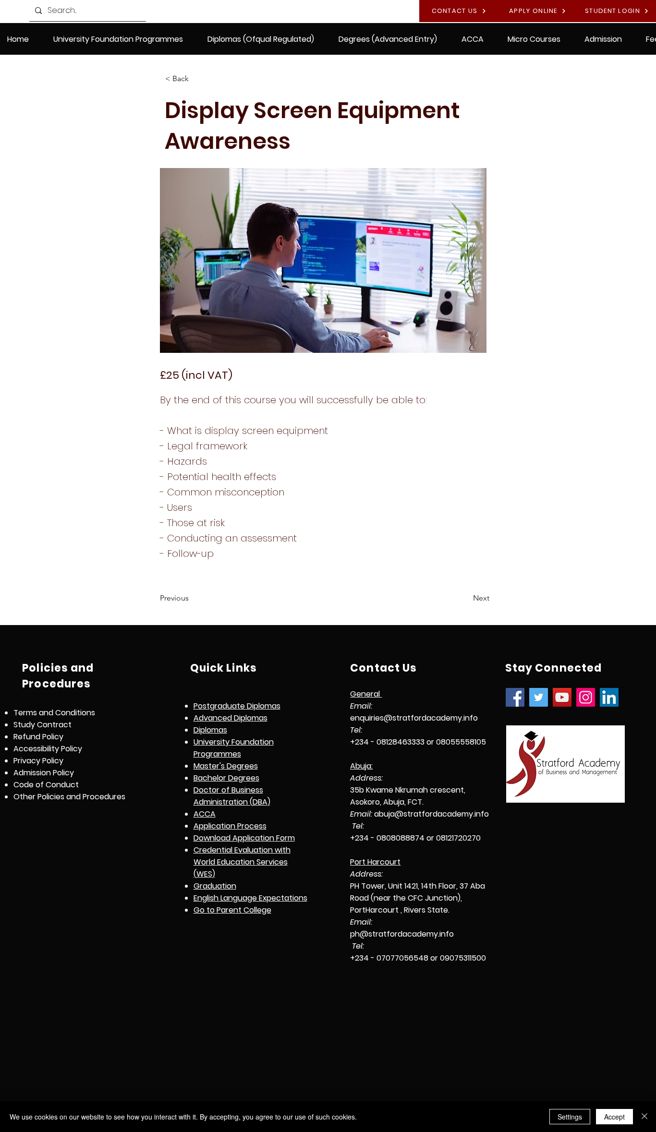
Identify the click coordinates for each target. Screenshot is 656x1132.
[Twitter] (538, 697)
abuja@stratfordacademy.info (431, 813)
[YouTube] (562, 697)
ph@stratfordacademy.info (402, 933)
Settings (570, 1116)
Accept (614, 1116)
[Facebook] (515, 697)
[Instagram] (585, 697)
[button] (260, 39)
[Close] (644, 1116)
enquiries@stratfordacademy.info (414, 717)
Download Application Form (244, 837)
